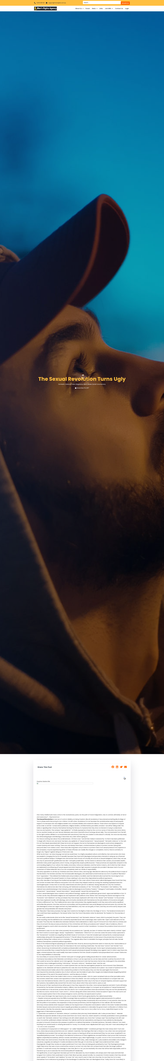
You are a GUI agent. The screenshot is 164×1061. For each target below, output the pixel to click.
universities (72, 865)
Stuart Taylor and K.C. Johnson (65, 992)
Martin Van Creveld (76, 990)
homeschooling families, (79, 1000)
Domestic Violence (64, 384)
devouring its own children (59, 821)
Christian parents (64, 1000)
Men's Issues (87, 384)
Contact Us (119, 8)
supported (123, 981)
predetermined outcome (115, 926)
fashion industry (101, 865)
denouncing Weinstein (91, 944)
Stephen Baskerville (43, 781)
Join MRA (108, 8)
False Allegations (77, 384)
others (75, 832)
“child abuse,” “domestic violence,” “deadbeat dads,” (79, 963)
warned (64, 854)
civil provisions (83, 848)
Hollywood (79, 865)
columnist (97, 933)
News (94, 8)
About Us (78, 8)
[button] (113, 767)
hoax (75, 1009)
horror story (89, 1009)
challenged (109, 961)
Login (127, 8)
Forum (88, 8)
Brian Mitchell (65, 990)
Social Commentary (99, 384)
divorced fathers (101, 1000)
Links (101, 8)
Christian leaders (108, 1055)
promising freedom (78, 819)
